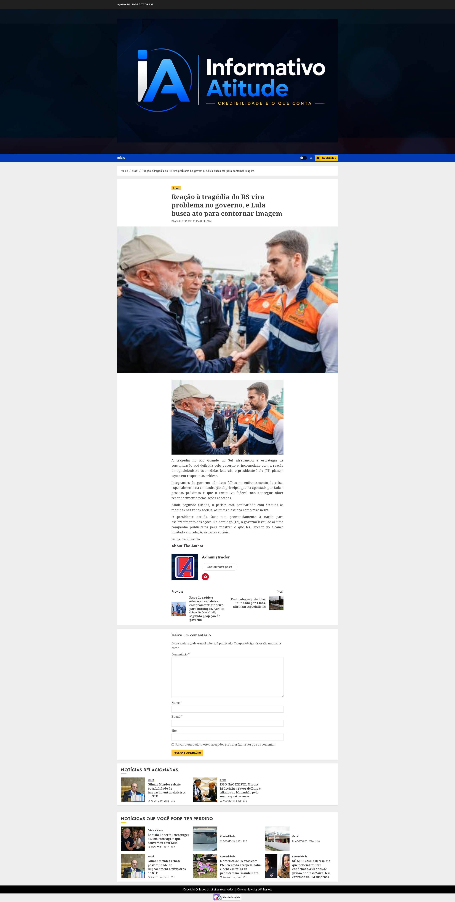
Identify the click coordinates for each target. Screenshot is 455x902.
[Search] (311, 158)
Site (174, 731)
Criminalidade (155, 830)
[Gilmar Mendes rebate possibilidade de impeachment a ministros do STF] (133, 789)
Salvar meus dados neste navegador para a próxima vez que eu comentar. (225, 744)
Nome (177, 703)
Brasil (176, 188)
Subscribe (329, 158)
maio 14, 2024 (204, 221)
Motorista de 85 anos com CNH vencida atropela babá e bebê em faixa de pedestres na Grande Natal (240, 867)
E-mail (177, 717)
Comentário (181, 654)
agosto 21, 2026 (160, 847)
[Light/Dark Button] (303, 158)
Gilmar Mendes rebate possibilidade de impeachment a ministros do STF (167, 790)
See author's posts (219, 567)
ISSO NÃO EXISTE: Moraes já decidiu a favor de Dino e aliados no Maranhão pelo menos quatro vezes (240, 790)
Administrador (183, 221)
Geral (295, 836)
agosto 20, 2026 (232, 841)
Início (121, 158)
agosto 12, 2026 (232, 801)
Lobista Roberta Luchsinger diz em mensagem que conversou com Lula (168, 839)
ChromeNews (245, 889)
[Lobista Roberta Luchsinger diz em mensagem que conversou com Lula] (133, 839)
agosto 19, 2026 (160, 801)
